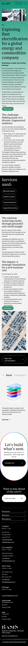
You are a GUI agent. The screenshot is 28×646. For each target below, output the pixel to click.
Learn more (5, 419)
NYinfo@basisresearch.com (8, 582)
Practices (6, 511)
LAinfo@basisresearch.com (8, 560)
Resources (6, 519)
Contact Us (9, 463)
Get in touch (8, 109)
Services (5, 515)
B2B (3, 25)
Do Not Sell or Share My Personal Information (14, 642)
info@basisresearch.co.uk (8, 542)
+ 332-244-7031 (6, 558)
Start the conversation (9, 359)
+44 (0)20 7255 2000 (7, 539)
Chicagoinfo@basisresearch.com (10, 595)
